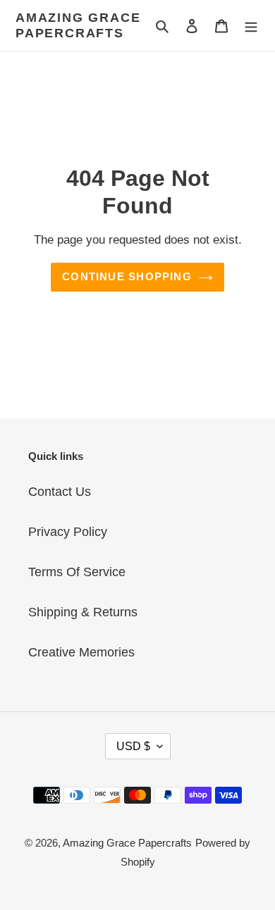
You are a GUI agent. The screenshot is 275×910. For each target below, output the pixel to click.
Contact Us (59, 492)
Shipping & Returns (83, 612)
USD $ (133, 746)
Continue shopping (127, 276)
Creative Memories (81, 652)
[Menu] (251, 25)
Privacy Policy (67, 532)
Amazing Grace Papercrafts (78, 25)
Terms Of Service (77, 572)
